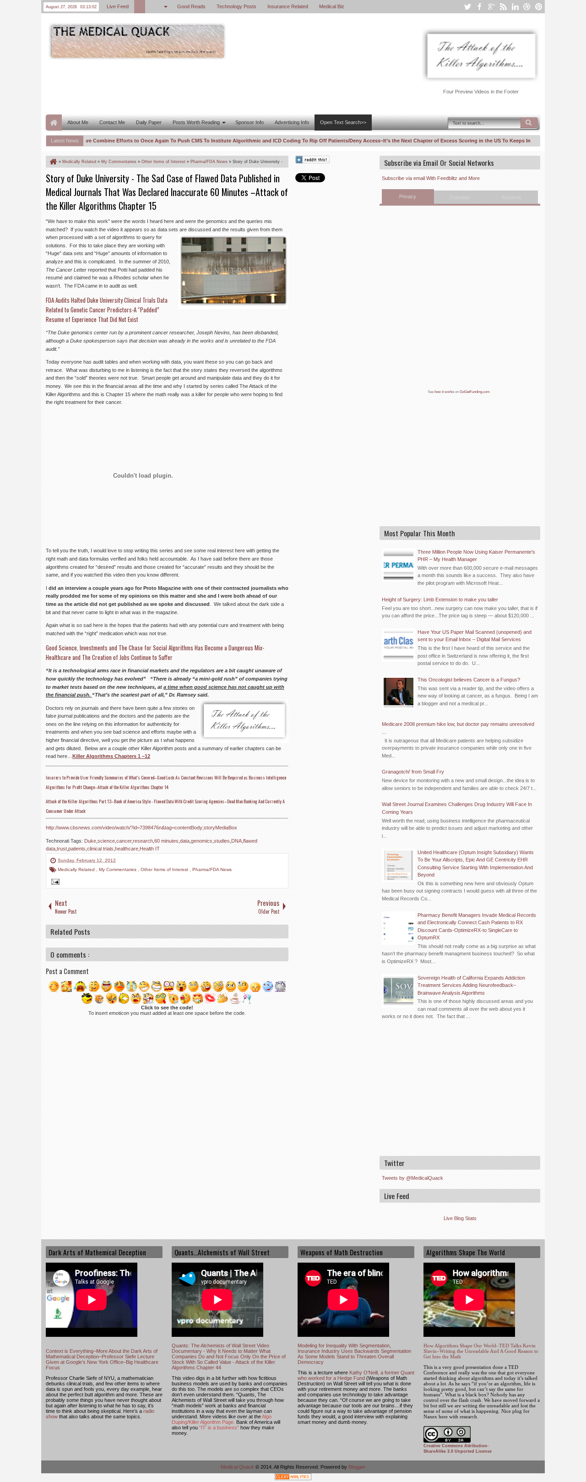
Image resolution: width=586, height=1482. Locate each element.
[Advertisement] (212, 86)
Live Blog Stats (460, 1218)
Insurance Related (287, 6)
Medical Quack (238, 1467)
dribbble (527, 6)
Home (54, 122)
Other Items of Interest (165, 869)
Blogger (356, 1467)
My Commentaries (118, 869)
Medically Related (77, 869)
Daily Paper (149, 122)
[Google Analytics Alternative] (293, 1478)
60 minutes (166, 841)
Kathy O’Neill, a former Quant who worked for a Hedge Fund (356, 1375)
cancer (123, 841)
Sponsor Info (249, 122)
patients (77, 848)
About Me (77, 122)
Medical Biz (331, 6)
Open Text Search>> (343, 122)
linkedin (515, 6)
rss (503, 6)
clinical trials (100, 848)
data (185, 841)
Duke (90, 841)
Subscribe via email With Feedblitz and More (431, 178)
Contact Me (112, 122)
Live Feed (118, 6)
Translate (459, 197)
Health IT (150, 848)
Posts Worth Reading (196, 122)
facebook (479, 6)
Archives (511, 197)
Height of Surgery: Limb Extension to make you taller (440, 599)
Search (529, 122)
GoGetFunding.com (475, 392)
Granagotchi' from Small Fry (413, 771)
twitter (467, 6)
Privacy (407, 196)
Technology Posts (236, 6)
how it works (444, 392)
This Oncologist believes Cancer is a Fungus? (469, 679)
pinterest (539, 6)
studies (222, 841)
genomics (201, 841)
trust (62, 848)
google (491, 6)
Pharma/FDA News (212, 869)
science (106, 841)
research (143, 841)
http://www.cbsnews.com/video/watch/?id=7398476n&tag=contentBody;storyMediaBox (141, 827)
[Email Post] (54, 883)
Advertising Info (292, 122)
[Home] (52, 161)
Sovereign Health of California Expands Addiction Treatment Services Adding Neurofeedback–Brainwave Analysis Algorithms (471, 985)
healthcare (126, 848)
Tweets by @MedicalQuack (412, 1178)
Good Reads (191, 6)
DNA (236, 841)
